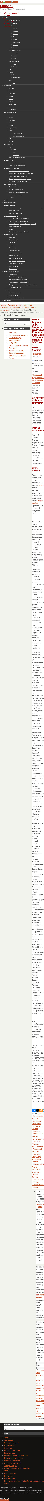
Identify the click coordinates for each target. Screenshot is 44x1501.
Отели (6, 1471)
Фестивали (8, 1440)
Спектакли (13, 348)
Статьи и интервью (16, 353)
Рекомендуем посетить (18, 335)
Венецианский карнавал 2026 (16, 1456)
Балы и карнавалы (16, 350)
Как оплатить (9, 1478)
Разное (11, 358)
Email (38, 1365)
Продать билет (10, 1473)
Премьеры (13, 333)
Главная (3, 305)
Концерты (13, 343)
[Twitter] (14, 2)
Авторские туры (15, 338)
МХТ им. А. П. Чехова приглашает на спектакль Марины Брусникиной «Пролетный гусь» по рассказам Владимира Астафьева (38, 1146)
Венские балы (10, 1453)
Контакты (8, 1476)
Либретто (8, 1448)
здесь (41, 485)
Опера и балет (14, 340)
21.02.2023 (37, 354)
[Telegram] (7, 2)
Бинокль (6, 6)
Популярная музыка (12, 1463)
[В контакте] (1, 2)
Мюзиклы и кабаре (12, 1461)
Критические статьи (12, 1451)
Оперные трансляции (17, 356)
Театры (7, 1438)
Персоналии (9, 1445)
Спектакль (36, 1131)
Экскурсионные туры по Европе (17, 1468)
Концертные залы (11, 1443)
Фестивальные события (18, 345)
